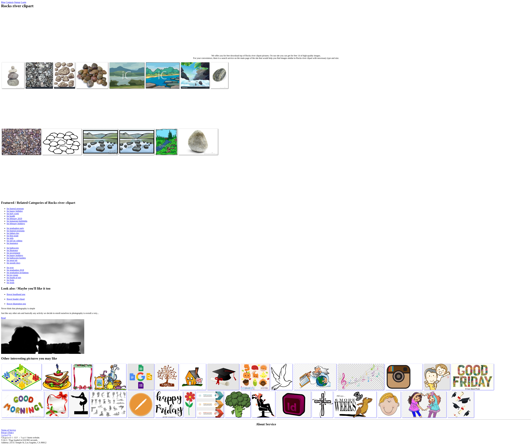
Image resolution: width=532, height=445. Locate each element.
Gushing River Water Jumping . (194, 85)
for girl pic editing (14, 241)
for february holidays (16, 223)
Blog (3, 2)
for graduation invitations (18, 272)
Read (3, 318)
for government (13, 253)
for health (11, 216)
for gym (10, 267)
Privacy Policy (7, 432)
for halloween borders (16, 258)
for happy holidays (15, 255)
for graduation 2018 (15, 270)
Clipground (14, 436)
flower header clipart (16, 299)
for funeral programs (16, 231)
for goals (10, 282)
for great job (12, 260)
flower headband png (16, 294)
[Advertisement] (266, 31)
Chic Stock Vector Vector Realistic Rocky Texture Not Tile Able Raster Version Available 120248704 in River (38, 81)
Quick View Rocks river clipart (96, 151)
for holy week (13, 213)
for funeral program (15, 208)
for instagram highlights (17, 221)
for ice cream (12, 275)
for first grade (12, 236)
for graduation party (15, 228)
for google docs (13, 263)
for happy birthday (15, 211)
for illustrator (12, 250)
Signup (17, 2)
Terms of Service (8, 430)
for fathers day (13, 233)
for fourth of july (14, 277)
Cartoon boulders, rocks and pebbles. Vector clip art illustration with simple (64, 81)
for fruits (10, 280)
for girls (10, 238)
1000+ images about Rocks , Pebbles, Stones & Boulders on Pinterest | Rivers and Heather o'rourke (91, 82)
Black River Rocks (218, 85)
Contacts (10, 2)
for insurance (12, 243)
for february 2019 (14, 218)
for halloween (13, 248)
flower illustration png (16, 304)
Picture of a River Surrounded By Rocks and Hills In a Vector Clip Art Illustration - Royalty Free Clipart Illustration (127, 82)
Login (23, 2)
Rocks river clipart (9, 85)
